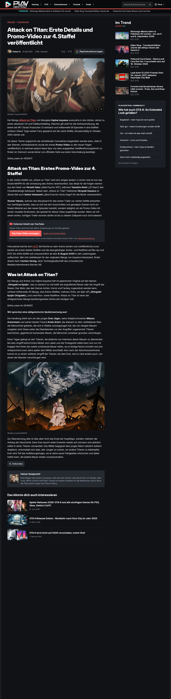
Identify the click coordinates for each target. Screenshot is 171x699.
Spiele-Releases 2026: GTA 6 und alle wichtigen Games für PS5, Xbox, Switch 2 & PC (64, 504)
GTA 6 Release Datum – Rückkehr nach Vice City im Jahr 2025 (63, 518)
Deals (88, 4)
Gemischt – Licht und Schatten (133, 140)
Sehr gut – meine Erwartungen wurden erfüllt (140, 126)
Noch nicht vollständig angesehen (135, 157)
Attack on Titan (27, 120)
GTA (46, 4)
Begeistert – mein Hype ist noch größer (137, 119)
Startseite (11, 22)
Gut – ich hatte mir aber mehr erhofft (136, 133)
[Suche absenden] (150, 4)
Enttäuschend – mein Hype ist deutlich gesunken (137, 148)
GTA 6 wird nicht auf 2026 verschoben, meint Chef (57, 532)
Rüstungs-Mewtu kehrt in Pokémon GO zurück (50, 11)
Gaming (35, 4)
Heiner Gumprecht (30, 474)
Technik (76, 4)
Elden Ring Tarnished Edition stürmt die (92, 11)
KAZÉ (35, 246)
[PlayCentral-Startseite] (17, 4)
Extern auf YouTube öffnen (54, 233)
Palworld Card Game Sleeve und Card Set (131, 11)
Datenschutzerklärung (86, 238)
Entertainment (60, 4)
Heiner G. (17, 52)
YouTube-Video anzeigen (25, 233)
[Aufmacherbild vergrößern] (56, 85)
